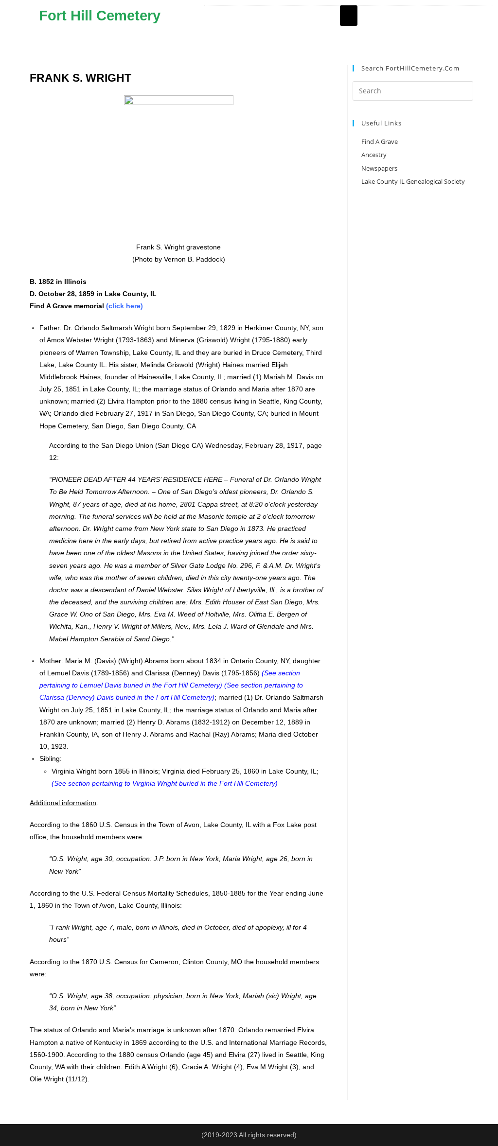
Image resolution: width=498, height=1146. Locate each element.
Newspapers (379, 168)
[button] (348, 15)
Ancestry (374, 154)
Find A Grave (379, 141)
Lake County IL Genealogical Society (413, 181)
